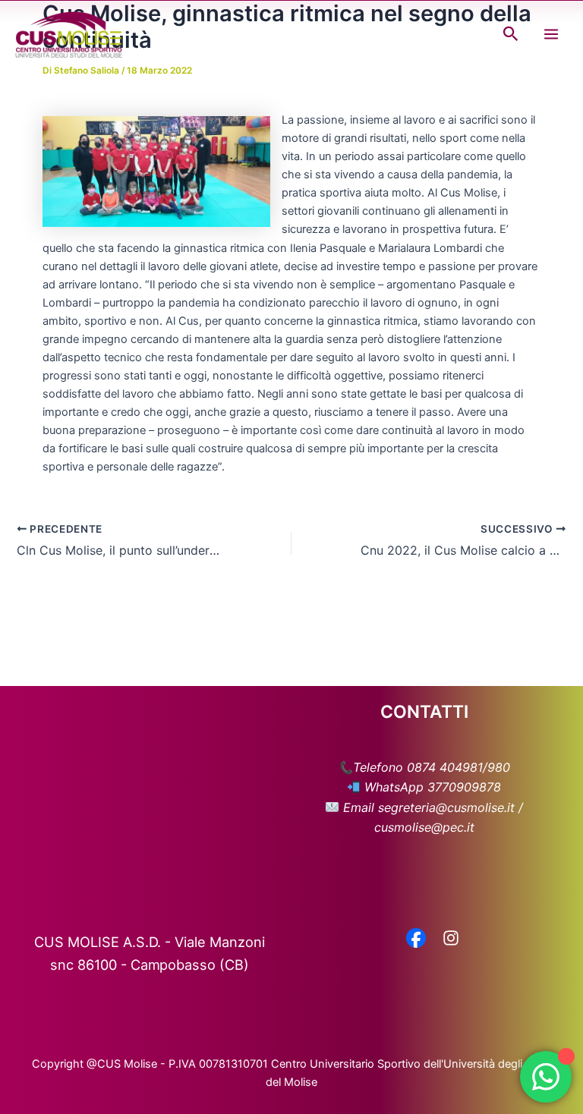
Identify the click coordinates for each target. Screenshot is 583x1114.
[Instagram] (451, 939)
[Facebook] (416, 939)
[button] (511, 34)
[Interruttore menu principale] (551, 34)
